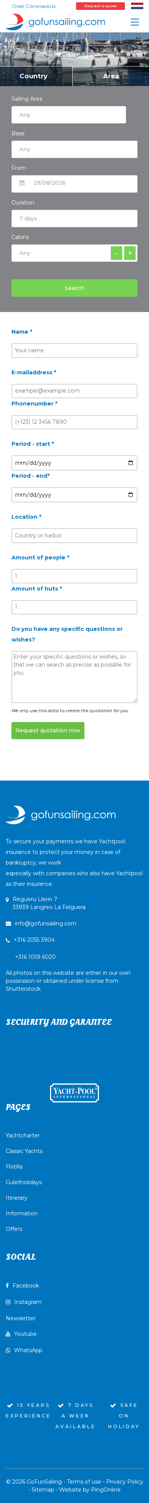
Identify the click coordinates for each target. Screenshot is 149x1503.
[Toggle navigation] (135, 22)
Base (18, 133)
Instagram (28, 1302)
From (18, 168)
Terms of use (84, 1481)
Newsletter (21, 1318)
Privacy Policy (124, 1481)
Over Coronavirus (33, 6)
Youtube (25, 1333)
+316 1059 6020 (68, 972)
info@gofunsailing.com (45, 923)
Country (33, 76)
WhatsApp (28, 1350)
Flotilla (14, 1166)
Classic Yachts (24, 1151)
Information (21, 1213)
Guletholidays (24, 1182)
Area (111, 76)
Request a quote (100, 5)
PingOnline (106, 1489)
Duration (22, 202)
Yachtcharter (23, 1135)
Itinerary (17, 1197)
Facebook (26, 1285)
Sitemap (43, 1489)
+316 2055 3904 (34, 939)
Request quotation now (48, 730)
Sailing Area (26, 98)
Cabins (20, 237)
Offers (14, 1229)
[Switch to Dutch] (137, 6)
